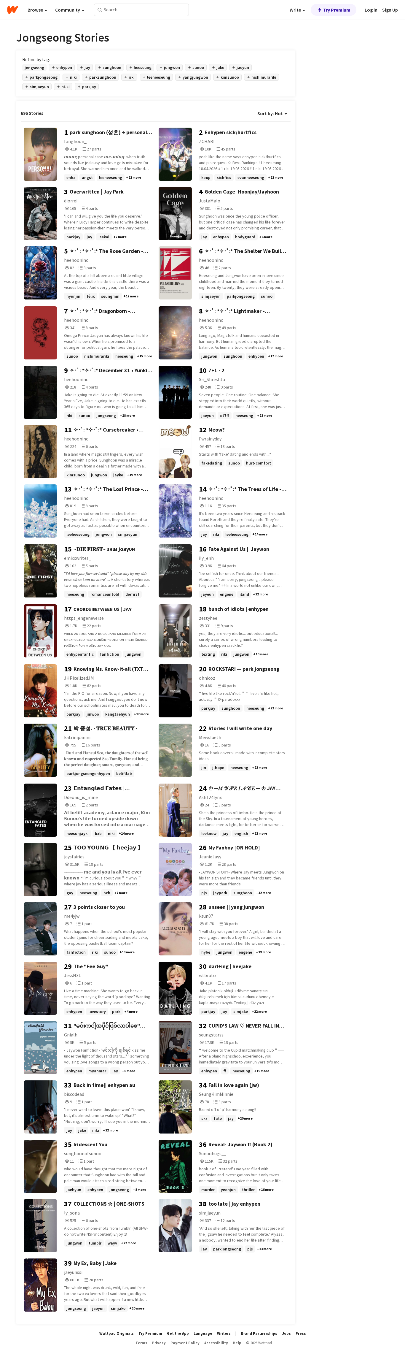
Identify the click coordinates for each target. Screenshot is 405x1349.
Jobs (286, 1333)
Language (203, 1333)
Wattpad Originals (116, 1333)
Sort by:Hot (270, 113)
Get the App (178, 1333)
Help (237, 1342)
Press (301, 1333)
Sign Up (390, 10)
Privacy (159, 1342)
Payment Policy (185, 1342)
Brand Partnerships (259, 1333)
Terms (141, 1342)
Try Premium (336, 10)
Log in (371, 10)
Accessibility (216, 1342)
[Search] (100, 10)
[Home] (12, 10)
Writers (224, 1333)
